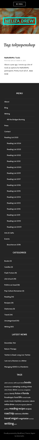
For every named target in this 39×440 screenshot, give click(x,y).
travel (7, 418)
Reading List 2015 (13, 191)
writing (9, 423)
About (6, 102)
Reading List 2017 (13, 179)
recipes (28, 409)
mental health (26, 397)
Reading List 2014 (14, 197)
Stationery (8, 309)
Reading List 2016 (14, 185)
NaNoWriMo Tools (12, 58)
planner (29, 404)
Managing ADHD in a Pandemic (16, 367)
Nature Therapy (10, 349)
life (20, 397)
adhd (6, 383)
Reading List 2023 (14, 149)
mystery (18, 401)
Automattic (20, 436)
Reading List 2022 (14, 155)
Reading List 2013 (14, 203)
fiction (17, 393)
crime (29, 386)
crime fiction (8, 390)
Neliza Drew (19, 21)
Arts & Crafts (9, 233)
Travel (6, 315)
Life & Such (8, 279)
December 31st (10, 343)
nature (32, 401)
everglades (27, 390)
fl (21, 393)
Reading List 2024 (14, 143)
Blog (6, 108)
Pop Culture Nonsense (13, 291)
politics (6, 409)
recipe (21, 408)
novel (16, 404)
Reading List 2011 (13, 215)
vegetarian (24, 418)
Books (6, 261)
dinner (15, 390)
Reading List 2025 (11, 137)
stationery (18, 414)
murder (6, 401)
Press (6, 126)
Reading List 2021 (13, 161)
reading (13, 408)
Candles (7, 267)
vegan (14, 418)
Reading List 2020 (14, 167)
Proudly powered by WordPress (14, 433)
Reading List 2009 (14, 227)
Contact (7, 132)
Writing (7, 114)
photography (22, 404)
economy (20, 390)
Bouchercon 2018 (14, 245)
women (31, 419)
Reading (7, 297)
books (27, 382)
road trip (9, 413)
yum (15, 424)
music (11, 401)
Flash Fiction (9, 273)
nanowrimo (25, 401)
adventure (11, 383)
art (15, 383)
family (12, 393)
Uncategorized (10, 321)
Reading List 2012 (13, 209)
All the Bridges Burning (16, 119)
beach (18, 383)
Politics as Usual (10, 285)
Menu (21, 4)
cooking (23, 387)
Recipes (7, 303)
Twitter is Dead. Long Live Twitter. (17, 355)
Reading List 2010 (14, 221)
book (22, 383)
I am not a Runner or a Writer (15, 361)
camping (16, 386)
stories (25, 413)
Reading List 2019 (14, 173)
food (16, 397)
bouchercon (8, 387)
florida (25, 393)
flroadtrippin (9, 397)
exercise (6, 393)
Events (7, 239)
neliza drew (9, 404)
